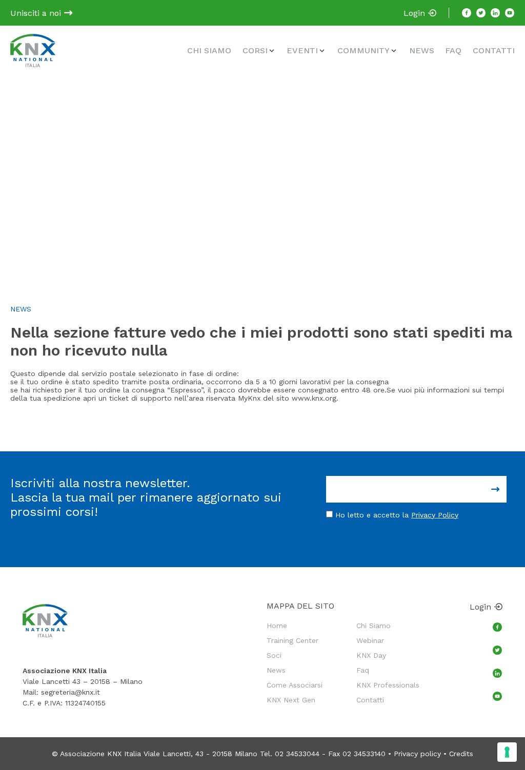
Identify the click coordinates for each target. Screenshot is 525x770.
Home (277, 625)
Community (363, 50)
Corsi (255, 50)
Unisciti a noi (37, 13)
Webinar (370, 640)
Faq (453, 50)
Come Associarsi (294, 685)
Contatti (494, 50)
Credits (461, 754)
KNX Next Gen (291, 700)
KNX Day (371, 655)
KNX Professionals (387, 685)
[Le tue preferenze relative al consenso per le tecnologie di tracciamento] (507, 752)
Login (415, 13)
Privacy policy (417, 754)
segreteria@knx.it (70, 692)
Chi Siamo (209, 50)
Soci (274, 655)
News (421, 50)
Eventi (302, 50)
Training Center (292, 640)
